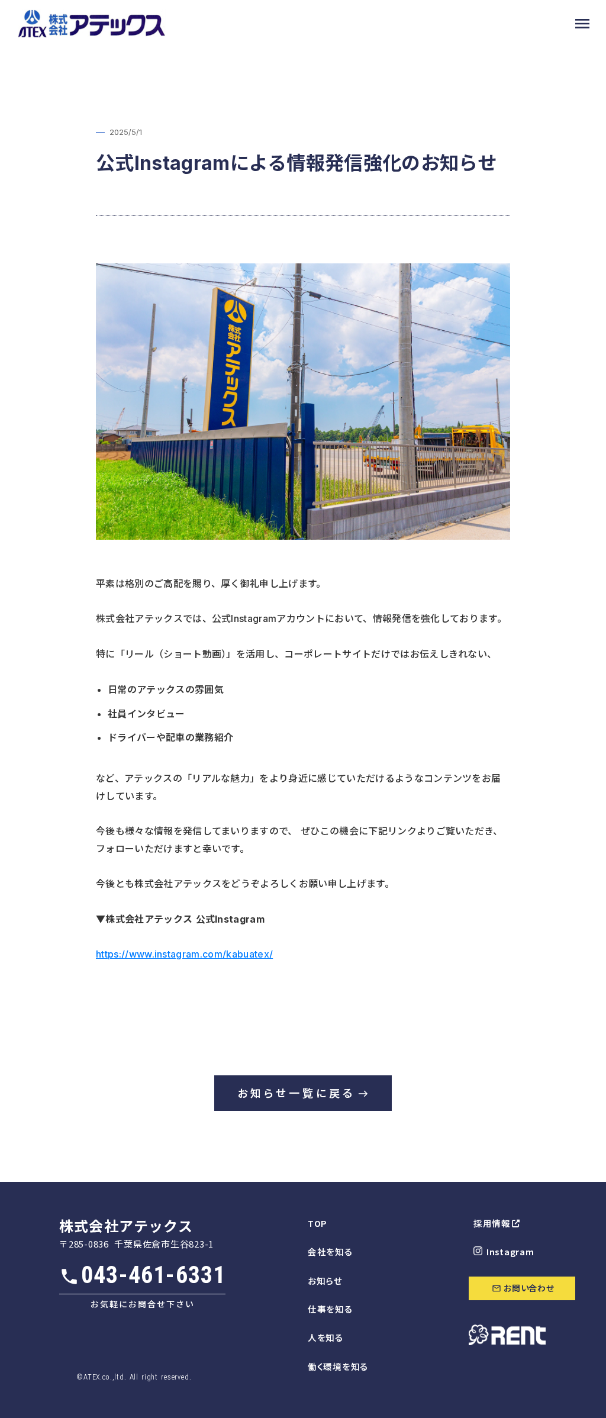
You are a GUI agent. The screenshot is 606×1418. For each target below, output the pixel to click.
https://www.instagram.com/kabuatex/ (184, 954)
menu (582, 23)
